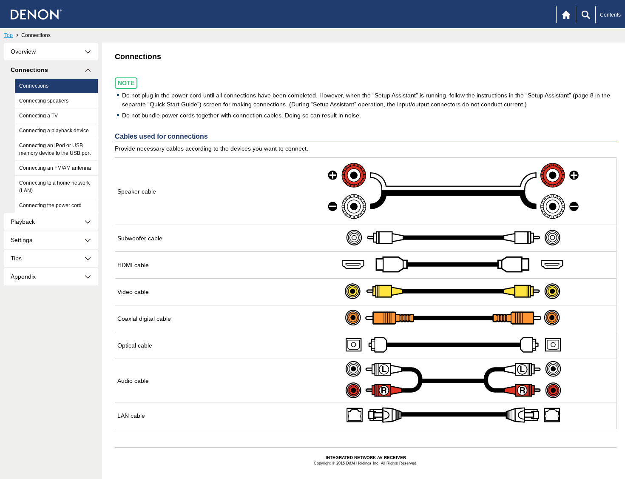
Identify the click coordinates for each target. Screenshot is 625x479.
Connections (33, 86)
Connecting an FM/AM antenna (55, 168)
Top (8, 35)
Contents (610, 15)
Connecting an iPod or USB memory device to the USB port (55, 149)
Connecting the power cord (50, 205)
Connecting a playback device (54, 131)
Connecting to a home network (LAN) (54, 187)
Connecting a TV (38, 116)
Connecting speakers (43, 101)
